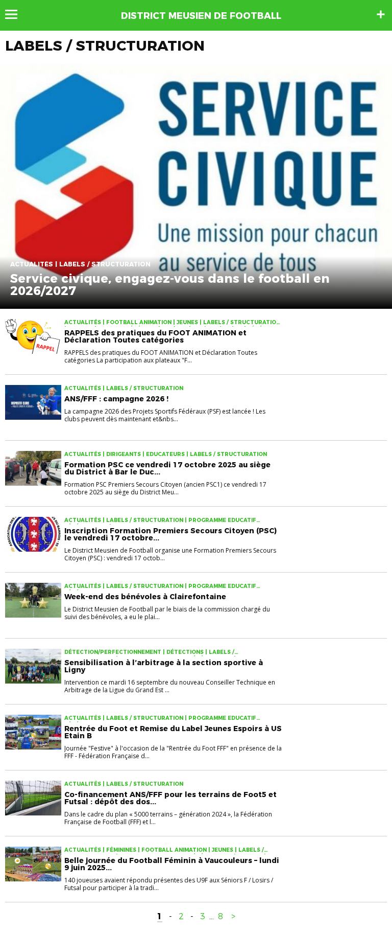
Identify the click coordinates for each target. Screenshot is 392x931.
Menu (16, 14)
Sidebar (381, 14)
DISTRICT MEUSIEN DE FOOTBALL (201, 15)
